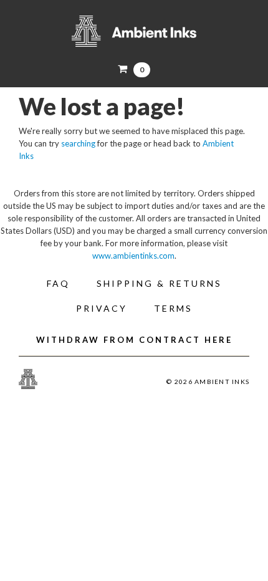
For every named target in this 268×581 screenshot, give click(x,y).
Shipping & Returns (159, 283)
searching (78, 143)
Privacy (101, 308)
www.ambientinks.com (133, 256)
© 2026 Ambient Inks (207, 381)
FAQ (58, 283)
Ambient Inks (134, 31)
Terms (173, 308)
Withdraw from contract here (134, 340)
